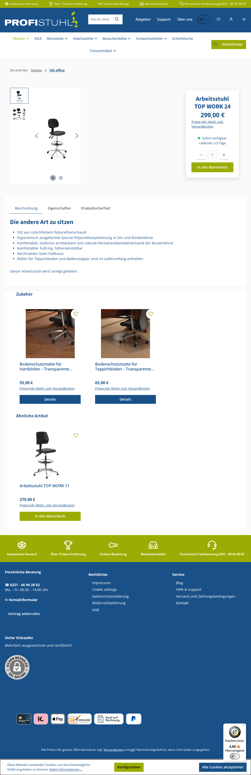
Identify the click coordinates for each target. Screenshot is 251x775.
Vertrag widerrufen (24, 613)
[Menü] (243, 726)
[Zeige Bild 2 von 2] (61, 178)
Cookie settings (104, 589)
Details (50, 399)
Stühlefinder (232, 44)
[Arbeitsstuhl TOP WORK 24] (56, 135)
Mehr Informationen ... (66, 769)
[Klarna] (41, 718)
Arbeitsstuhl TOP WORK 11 (44, 486)
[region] (45, 136)
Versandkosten (114, 749)
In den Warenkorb (212, 167)
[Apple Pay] (57, 718)
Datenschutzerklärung (110, 596)
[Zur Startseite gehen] (41, 19)
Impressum (101, 583)
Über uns (184, 19)
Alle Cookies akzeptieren (222, 767)
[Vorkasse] (80, 718)
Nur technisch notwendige (171, 767)
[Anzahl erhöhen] (224, 155)
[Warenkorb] (242, 19)
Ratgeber (143, 19)
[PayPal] (133, 718)
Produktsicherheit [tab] (95, 208)
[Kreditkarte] (24, 718)
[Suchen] (117, 19)
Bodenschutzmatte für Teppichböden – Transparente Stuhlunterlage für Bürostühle (123, 367)
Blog (179, 583)
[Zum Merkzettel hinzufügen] (76, 314)
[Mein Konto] (231, 19)
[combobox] (100, 19)
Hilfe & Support (188, 589)
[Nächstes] (76, 136)
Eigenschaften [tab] (59, 208)
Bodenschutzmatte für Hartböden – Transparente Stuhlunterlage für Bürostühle (47, 367)
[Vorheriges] (37, 136)
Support (164, 19)
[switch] (235, 756)
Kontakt (182, 603)
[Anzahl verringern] (201, 155)
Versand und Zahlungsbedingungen (205, 596)
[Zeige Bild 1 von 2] (53, 178)
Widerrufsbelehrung (109, 603)
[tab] (26, 208)
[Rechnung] (109, 718)
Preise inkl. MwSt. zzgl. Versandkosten (207, 124)
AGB (95, 610)
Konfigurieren (128, 767)
